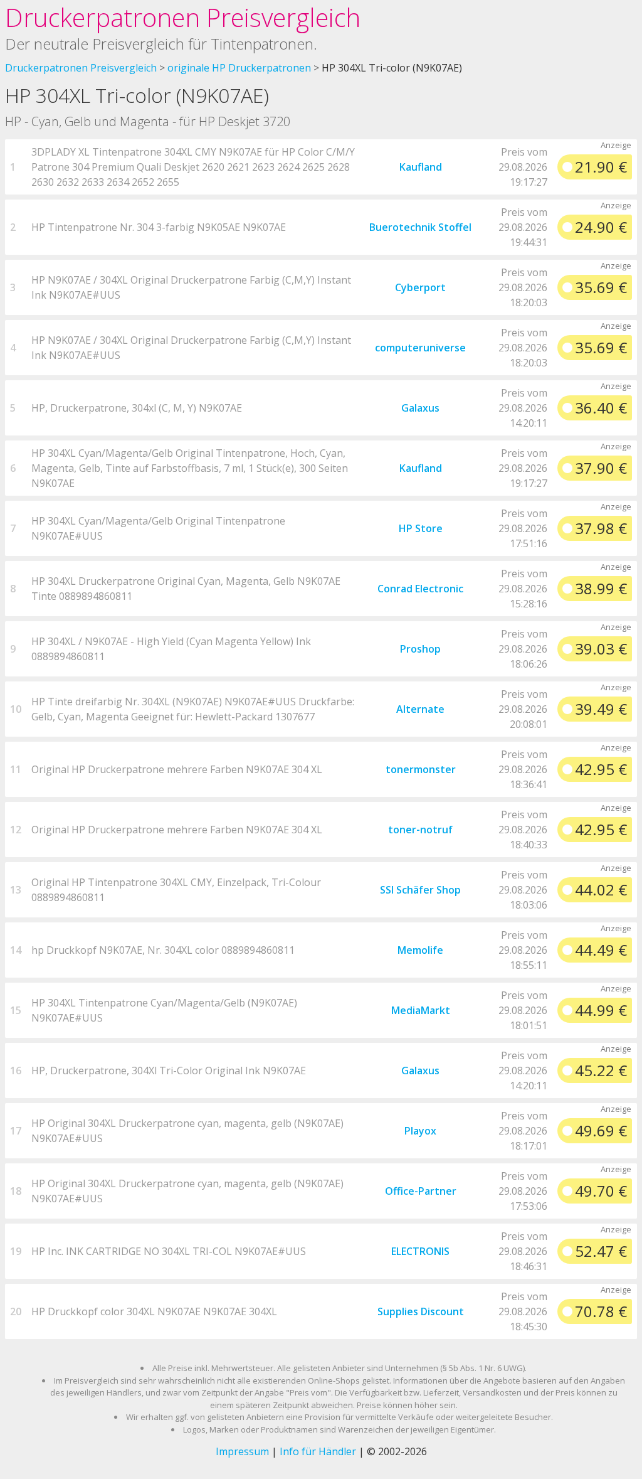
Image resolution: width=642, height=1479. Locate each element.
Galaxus (420, 408)
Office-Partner (420, 1191)
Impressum (242, 1451)
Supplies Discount (420, 1311)
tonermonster (421, 769)
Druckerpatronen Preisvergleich (182, 17)
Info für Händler (318, 1451)
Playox (420, 1131)
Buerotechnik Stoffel (420, 227)
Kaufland (420, 167)
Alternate (420, 709)
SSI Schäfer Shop (420, 890)
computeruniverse (420, 348)
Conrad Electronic (420, 588)
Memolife (420, 950)
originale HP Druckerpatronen (239, 68)
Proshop (420, 649)
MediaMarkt (420, 1010)
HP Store (421, 528)
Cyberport (420, 287)
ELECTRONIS (420, 1251)
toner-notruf (420, 829)
